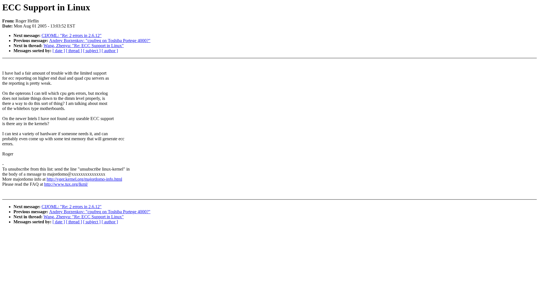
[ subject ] (92, 50)
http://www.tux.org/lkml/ (66, 184)
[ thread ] (74, 50)
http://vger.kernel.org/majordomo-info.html (84, 179)
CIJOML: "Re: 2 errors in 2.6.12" (72, 35)
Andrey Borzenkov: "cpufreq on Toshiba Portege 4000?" (99, 40)
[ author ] (110, 50)
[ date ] (58, 50)
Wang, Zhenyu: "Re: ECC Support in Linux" (84, 45)
